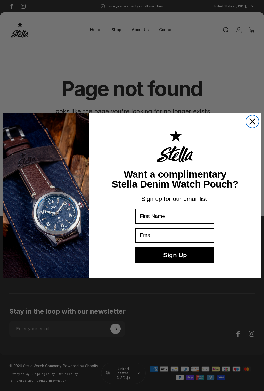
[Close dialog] (252, 121)
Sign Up (175, 254)
